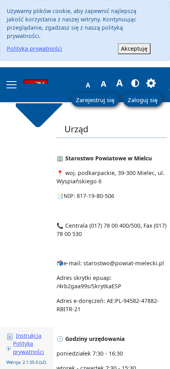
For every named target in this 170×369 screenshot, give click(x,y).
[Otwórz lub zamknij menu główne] (11, 84)
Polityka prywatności (34, 48)
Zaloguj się (142, 100)
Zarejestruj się (95, 100)
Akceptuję (134, 48)
